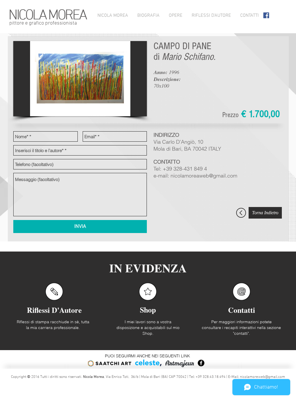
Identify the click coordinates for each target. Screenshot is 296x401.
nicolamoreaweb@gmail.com (204, 175)
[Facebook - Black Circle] (201, 363)
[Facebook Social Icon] (266, 15)
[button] (80, 78)
